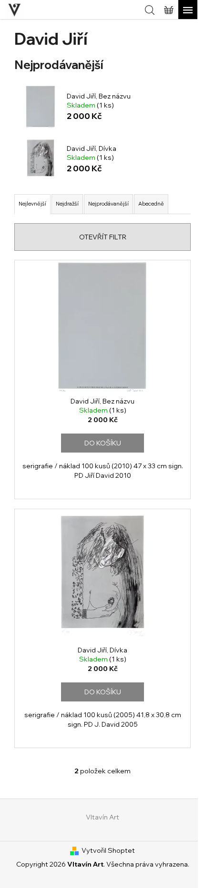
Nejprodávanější (108, 203)
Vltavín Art (102, 817)
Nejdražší (67, 203)
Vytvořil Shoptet (108, 850)
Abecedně (151, 203)
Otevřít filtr (102, 237)
